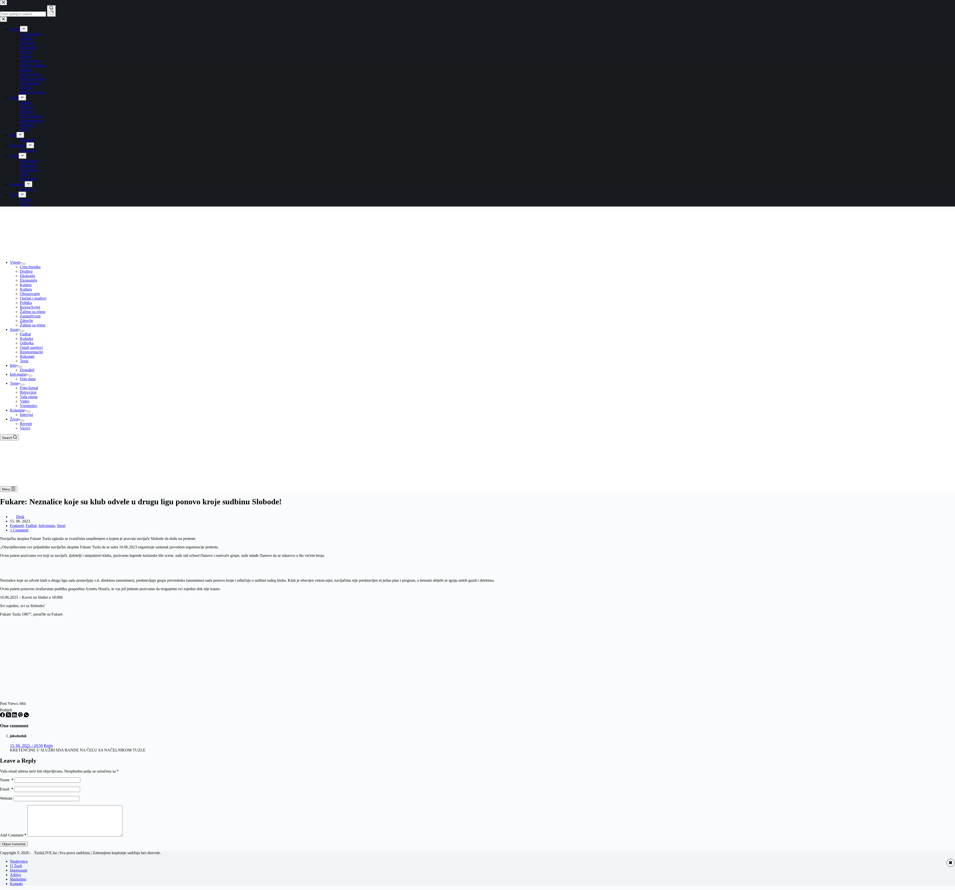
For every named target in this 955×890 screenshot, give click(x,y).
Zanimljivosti (30, 316)
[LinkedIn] (15, 716)
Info (13, 365)
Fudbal (25, 334)
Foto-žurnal (29, 388)
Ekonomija (28, 280)
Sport (14, 329)
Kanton (26, 285)
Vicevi (25, 428)
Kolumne (17, 410)
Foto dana (28, 379)
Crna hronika (30, 267)
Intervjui (26, 415)
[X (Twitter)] (9, 716)
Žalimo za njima (32, 312)
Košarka (26, 338)
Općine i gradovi (33, 298)
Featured (17, 526)
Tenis (24, 361)
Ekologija (27, 276)
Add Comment (13, 835)
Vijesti (15, 262)
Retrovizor (28, 392)
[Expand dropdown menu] (24, 263)
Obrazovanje (30, 294)
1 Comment (19, 530)
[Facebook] (3, 716)
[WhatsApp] (26, 716)
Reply (48, 745)
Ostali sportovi (31, 347)
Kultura (26, 289)
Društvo (26, 271)
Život (14, 419)
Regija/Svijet (30, 307)
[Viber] (21, 716)
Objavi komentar (14, 844)
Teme (14, 383)
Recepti (26, 423)
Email (6, 789)
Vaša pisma (29, 397)
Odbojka (27, 343)
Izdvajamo (18, 374)
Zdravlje (26, 320)
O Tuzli (16, 866)
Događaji (27, 370)
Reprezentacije (31, 352)
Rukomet (27, 356)
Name (6, 780)
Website (6, 798)
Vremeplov (28, 406)
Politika (26, 303)
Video (24, 401)
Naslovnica (19, 861)
